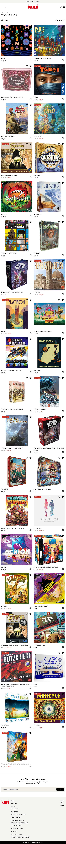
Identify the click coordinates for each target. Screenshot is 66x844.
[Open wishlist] (60, 7)
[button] (59, 20)
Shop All (14, 803)
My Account (15, 809)
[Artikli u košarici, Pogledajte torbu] (64, 7)
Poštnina (14, 831)
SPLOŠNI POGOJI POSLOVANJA (20, 837)
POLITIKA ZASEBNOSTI (17, 834)
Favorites (14, 812)
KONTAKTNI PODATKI (17, 820)
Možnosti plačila (17, 828)
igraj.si (29, 842)
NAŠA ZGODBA (15, 817)
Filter (6, 20)
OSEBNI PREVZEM (16, 825)
